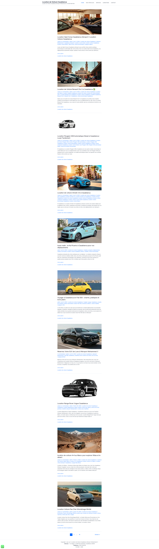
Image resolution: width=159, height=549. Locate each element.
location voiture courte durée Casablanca (78, 199)
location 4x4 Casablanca (76, 461)
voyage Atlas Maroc (76, 462)
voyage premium (61, 356)
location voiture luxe (82, 407)
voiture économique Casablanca (85, 96)
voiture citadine (95, 303)
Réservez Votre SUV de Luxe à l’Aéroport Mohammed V (77, 351)
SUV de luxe (95, 355)
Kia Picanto (64, 251)
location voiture (96, 513)
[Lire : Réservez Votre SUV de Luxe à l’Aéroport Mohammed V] (79, 336)
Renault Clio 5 (60, 96)
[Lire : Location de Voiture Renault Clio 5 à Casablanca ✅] (79, 74)
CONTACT (113, 2)
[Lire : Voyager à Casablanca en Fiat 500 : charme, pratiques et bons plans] (79, 282)
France (64, 513)
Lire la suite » (60, 53)
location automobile (68, 303)
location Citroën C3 (70, 196)
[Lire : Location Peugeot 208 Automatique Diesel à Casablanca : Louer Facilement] (66, 124)
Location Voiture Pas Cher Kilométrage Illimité (74, 509)
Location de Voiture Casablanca (54, 2)
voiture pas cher (66, 514)
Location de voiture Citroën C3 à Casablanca (73, 193)
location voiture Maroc (62, 44)
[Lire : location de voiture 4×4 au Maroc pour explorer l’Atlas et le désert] (79, 440)
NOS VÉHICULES (90, 2)
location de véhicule (88, 513)
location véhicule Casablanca (85, 198)
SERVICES (98, 2)
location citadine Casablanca (70, 93)
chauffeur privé (78, 355)
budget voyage (87, 302)
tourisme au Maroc (86, 303)
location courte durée (80, 43)
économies (60, 513)
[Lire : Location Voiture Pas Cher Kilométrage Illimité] (79, 494)
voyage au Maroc (88, 44)
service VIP (94, 407)
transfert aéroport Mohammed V (69, 408)
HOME (82, 2)
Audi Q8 (66, 355)
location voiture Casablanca (92, 43)
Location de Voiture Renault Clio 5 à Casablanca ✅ (76, 89)
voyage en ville (61, 305)
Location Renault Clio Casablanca (69, 94)
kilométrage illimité (71, 513)
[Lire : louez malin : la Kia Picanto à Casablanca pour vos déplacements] (79, 230)
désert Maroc (66, 461)
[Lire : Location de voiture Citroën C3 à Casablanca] (79, 177)
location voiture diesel (74, 144)
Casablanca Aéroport (69, 43)
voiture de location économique (68, 146)
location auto (79, 513)
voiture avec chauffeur (83, 408)
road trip (59, 514)
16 (79, 534)
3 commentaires (61, 354)
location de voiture (82, 93)
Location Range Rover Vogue (70, 407)
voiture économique (79, 44)
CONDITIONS (106, 2)
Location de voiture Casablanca (87, 41)
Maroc (82, 251)
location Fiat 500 (78, 303)
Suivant (97, 534)
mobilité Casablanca (95, 94)
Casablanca (94, 302)
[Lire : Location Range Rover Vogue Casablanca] (79, 388)
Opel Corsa (71, 44)
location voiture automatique (70, 143)
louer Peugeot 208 (84, 144)
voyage (72, 514)
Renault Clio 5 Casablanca (71, 96)
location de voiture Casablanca (70, 198)
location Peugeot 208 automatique (77, 142)
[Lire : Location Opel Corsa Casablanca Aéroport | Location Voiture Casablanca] (79, 21)
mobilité (86, 251)
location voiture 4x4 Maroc (89, 461)
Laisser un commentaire (63, 41)
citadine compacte (88, 250)
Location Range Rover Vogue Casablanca (72, 403)
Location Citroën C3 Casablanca (83, 196)
